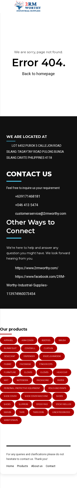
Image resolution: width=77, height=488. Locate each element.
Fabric (7, 364)
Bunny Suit (10, 348)
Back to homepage (38, 73)
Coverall (30, 348)
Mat (6, 380)
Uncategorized (61, 412)
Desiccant (9, 356)
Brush (62, 340)
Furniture (10, 372)
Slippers (23, 404)
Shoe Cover (10, 396)
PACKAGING (43, 380)
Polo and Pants (57, 388)
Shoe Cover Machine (36, 396)
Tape (22, 412)
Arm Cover (27, 340)
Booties (46, 340)
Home (10, 466)
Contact (50, 466)
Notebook (22, 380)
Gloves (44, 372)
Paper (60, 380)
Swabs (7, 412)
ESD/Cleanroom (52, 356)
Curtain (48, 348)
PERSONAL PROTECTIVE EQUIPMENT (22, 388)
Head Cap (62, 372)
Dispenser (29, 356)
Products (22, 466)
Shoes (59, 396)
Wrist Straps (11, 420)
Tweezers (38, 412)
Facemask (25, 364)
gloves (28, 372)
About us (37, 466)
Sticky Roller (63, 404)
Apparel (8, 340)
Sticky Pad (42, 404)
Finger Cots (45, 364)
